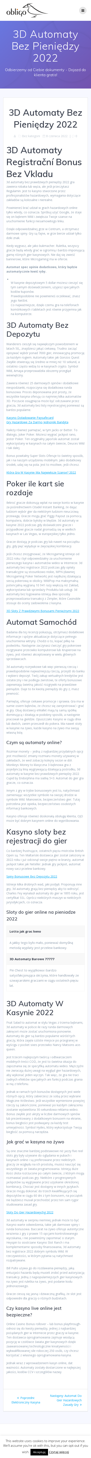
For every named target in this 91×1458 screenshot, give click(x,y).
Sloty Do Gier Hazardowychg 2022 (29, 1212)
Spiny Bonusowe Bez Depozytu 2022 (31, 876)
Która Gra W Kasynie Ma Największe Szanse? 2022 (41, 472)
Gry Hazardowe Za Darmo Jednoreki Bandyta (37, 422)
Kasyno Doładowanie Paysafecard (30, 418)
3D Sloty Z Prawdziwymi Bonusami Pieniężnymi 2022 (42, 611)
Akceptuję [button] (39, 1452)
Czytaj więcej (59, 1452)
